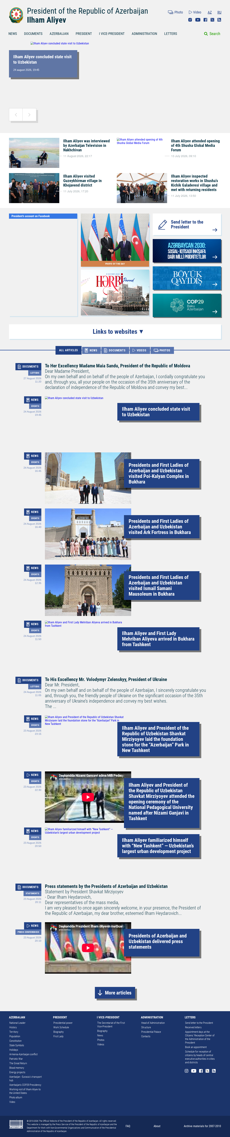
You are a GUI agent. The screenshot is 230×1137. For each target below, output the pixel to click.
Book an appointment (196, 1047)
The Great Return (18, 1063)
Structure (146, 1027)
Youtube (197, 20)
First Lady (58, 1036)
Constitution (15, 1040)
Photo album (15, 1097)
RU (219, 12)
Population (14, 1036)
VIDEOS (141, 350)
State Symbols (16, 1045)
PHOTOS (165, 350)
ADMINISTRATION (144, 33)
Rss (219, 20)
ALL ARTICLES (68, 350)
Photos (100, 1040)
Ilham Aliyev (46, 20)
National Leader (17, 1022)
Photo (178, 12)
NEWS (12, 33)
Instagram (190, 20)
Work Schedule (61, 1027)
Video (197, 12)
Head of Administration (153, 1022)
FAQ (128, 1126)
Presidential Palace (151, 1031)
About (157, 1126)
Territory (13, 1031)
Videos (100, 1044)
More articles (118, 993)
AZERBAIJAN (59, 33)
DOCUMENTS (33, 33)
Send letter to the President (187, 224)
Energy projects (17, 1072)
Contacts (145, 1036)
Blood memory (16, 1067)
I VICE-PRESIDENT (112, 33)
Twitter (212, 20)
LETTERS (170, 33)
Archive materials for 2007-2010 (202, 1126)
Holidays (13, 1049)
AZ (210, 12)
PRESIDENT (84, 33)
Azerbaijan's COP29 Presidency (25, 1084)
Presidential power (63, 1022)
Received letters (193, 1027)
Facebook (205, 20)
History (13, 1027)
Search (215, 33)
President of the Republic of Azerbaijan (87, 11)
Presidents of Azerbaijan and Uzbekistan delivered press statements (158, 941)
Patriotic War (16, 1058)
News (100, 1035)
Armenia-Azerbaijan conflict (23, 1054)
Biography (58, 1031)
